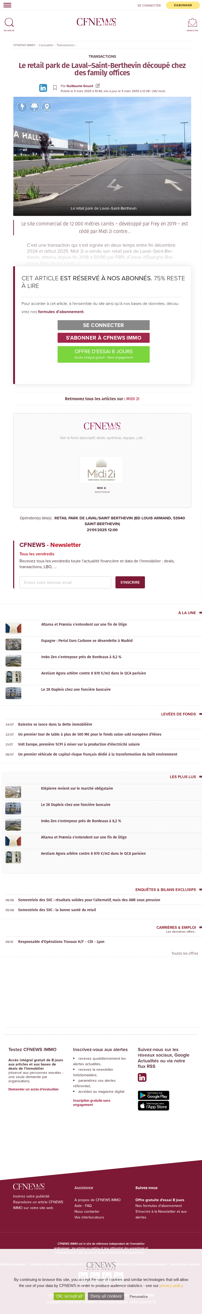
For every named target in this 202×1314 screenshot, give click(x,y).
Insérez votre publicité (31, 1196)
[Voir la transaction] (22, 107)
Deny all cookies (106, 1296)
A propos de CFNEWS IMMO (97, 1199)
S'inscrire (130, 582)
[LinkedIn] (44, 87)
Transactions (102, 56)
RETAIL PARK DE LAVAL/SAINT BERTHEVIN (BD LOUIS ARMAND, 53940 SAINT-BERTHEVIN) (119, 524)
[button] (9, 20)
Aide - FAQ (83, 1205)
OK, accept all (69, 1296)
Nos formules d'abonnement (158, 1205)
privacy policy (171, 1285)
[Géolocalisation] (46, 107)
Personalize (139, 1297)
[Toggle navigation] (6, 5)
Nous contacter (86, 1211)
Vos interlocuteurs (89, 1217)
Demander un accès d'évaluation (33, 1089)
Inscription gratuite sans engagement (91, 1102)
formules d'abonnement (60, 312)
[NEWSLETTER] (192, 22)
